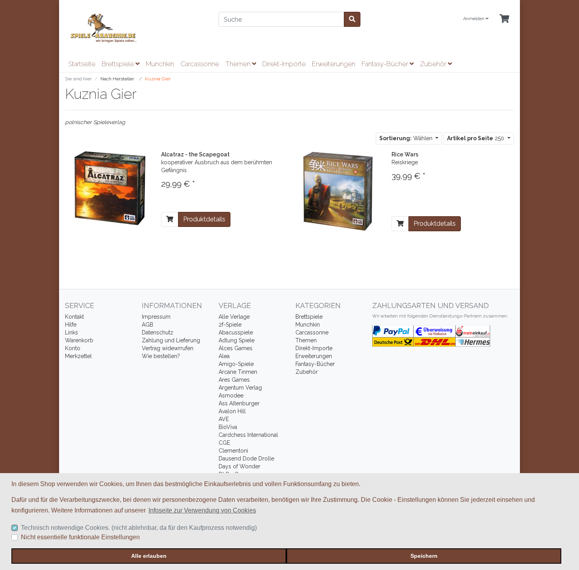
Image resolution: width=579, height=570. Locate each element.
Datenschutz (157, 332)
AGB (147, 324)
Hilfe (70, 324)
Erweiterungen (333, 64)
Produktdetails (204, 219)
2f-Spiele (230, 324)
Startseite (81, 64)
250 (476, 138)
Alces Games (235, 348)
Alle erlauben (149, 556)
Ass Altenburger (239, 403)
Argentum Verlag (240, 387)
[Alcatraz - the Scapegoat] (107, 188)
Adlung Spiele (236, 340)
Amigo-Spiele (236, 364)
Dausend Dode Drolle (246, 458)
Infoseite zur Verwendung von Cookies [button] (202, 510)
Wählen (406, 138)
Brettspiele (118, 64)
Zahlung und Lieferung (171, 340)
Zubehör (434, 64)
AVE (224, 419)
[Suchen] (352, 19)
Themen (238, 64)
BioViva (228, 427)
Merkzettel (78, 356)
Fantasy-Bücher (386, 64)
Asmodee (231, 395)
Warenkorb (79, 340)
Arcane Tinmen (238, 372)
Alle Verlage (234, 317)
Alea (224, 356)
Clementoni (233, 450)
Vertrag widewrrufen (167, 348)
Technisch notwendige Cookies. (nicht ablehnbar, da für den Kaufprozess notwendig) (139, 527)
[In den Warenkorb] (169, 219)
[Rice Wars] (337, 190)
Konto (72, 348)
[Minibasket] (504, 19)
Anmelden (474, 18)
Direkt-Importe (284, 64)
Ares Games (234, 380)
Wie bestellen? (161, 356)
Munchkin (160, 64)
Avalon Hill (232, 411)
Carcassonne (199, 64)
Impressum (156, 317)
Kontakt (74, 317)
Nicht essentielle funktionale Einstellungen (80, 537)
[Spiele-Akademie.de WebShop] (136, 28)
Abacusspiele (236, 332)
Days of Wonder (239, 466)
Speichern (424, 556)
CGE (224, 443)
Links (71, 332)
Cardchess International (248, 435)
